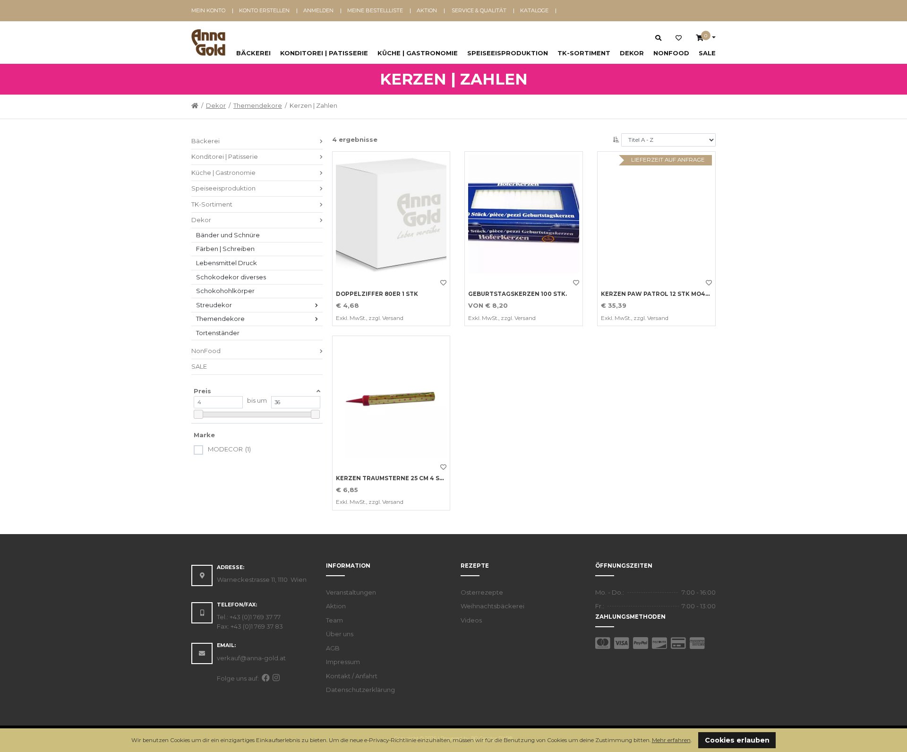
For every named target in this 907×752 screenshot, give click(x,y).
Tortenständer (218, 333)
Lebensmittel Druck (226, 263)
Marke (204, 435)
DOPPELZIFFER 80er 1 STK (377, 294)
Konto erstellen (264, 10)
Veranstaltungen (351, 592)
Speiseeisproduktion (507, 53)
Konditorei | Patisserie (324, 53)
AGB (333, 648)
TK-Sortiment (583, 53)
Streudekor (214, 305)
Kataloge (534, 10)
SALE (707, 53)
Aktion (427, 10)
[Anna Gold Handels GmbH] (208, 42)
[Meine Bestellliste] (679, 38)
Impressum (343, 662)
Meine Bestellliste (375, 10)
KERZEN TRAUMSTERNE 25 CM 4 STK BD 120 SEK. (410, 478)
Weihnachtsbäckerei (492, 606)
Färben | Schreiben (225, 248)
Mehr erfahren (671, 740)
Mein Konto (208, 10)
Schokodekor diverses (231, 277)
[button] (694, 741)
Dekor (632, 53)
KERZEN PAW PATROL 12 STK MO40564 (661, 294)
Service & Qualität (479, 10)
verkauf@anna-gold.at (251, 658)
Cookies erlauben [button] (737, 740)
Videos (471, 620)
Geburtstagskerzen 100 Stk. (517, 294)
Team (334, 620)
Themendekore (257, 105)
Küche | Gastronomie (417, 53)
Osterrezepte (482, 592)
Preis (202, 391)
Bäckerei (253, 53)
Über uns (339, 634)
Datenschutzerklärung (360, 689)
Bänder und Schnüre (228, 235)
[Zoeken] (658, 38)
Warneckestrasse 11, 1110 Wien (262, 579)
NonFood (671, 53)
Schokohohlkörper (225, 290)
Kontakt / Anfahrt (351, 676)
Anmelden (318, 10)
